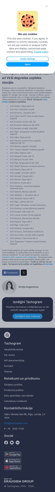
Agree (27, 64)
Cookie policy (41, 51)
